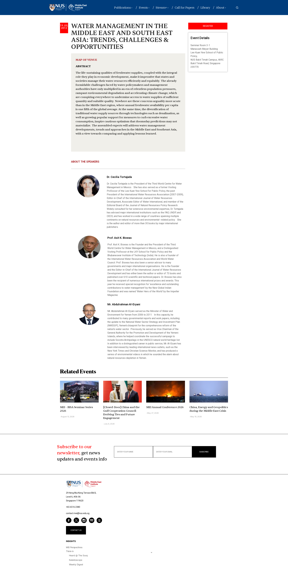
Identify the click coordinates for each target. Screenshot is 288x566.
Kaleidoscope (75, 560)
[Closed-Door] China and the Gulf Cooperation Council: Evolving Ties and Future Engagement (121, 413)
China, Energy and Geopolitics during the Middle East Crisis (208, 409)
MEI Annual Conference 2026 (165, 407)
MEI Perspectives (74, 547)
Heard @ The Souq (78, 555)
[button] (237, 7)
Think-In (70, 551)
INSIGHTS (71, 541)
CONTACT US (75, 530)
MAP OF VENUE (86, 60)
